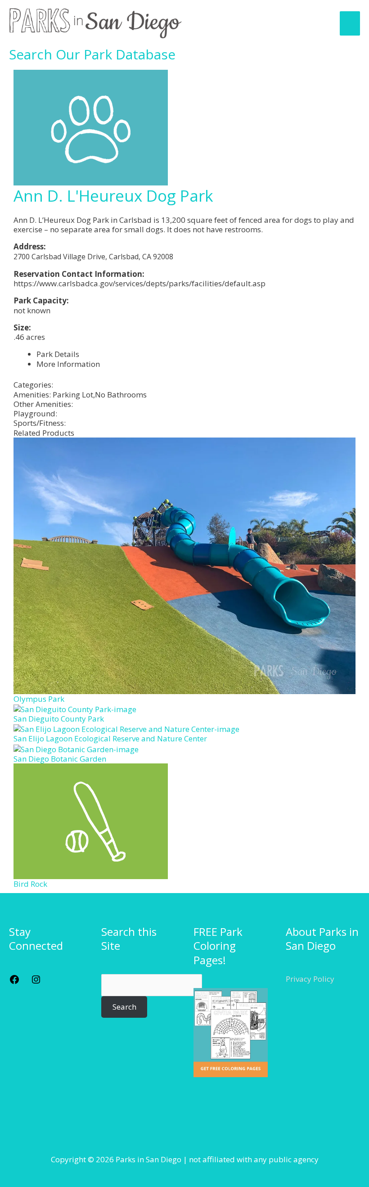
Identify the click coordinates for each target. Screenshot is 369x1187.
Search (124, 1007)
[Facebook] (14, 982)
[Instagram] (36, 982)
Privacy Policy (310, 979)
